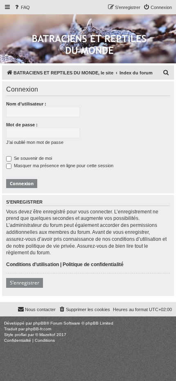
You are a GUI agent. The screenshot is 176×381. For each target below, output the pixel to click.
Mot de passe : (22, 124)
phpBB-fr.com (38, 329)
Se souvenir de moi (32, 158)
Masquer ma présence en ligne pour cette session (63, 165)
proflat (21, 334)
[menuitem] (22, 7)
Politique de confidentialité (93, 264)
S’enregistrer (24, 282)
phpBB (39, 323)
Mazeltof (47, 334)
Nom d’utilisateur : (26, 103)
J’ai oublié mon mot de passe (34, 142)
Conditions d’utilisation (32, 264)
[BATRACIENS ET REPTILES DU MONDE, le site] (89, 45)
